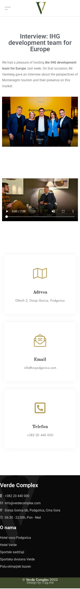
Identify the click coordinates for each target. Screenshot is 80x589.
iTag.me (48, 582)
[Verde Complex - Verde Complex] (41, 8)
